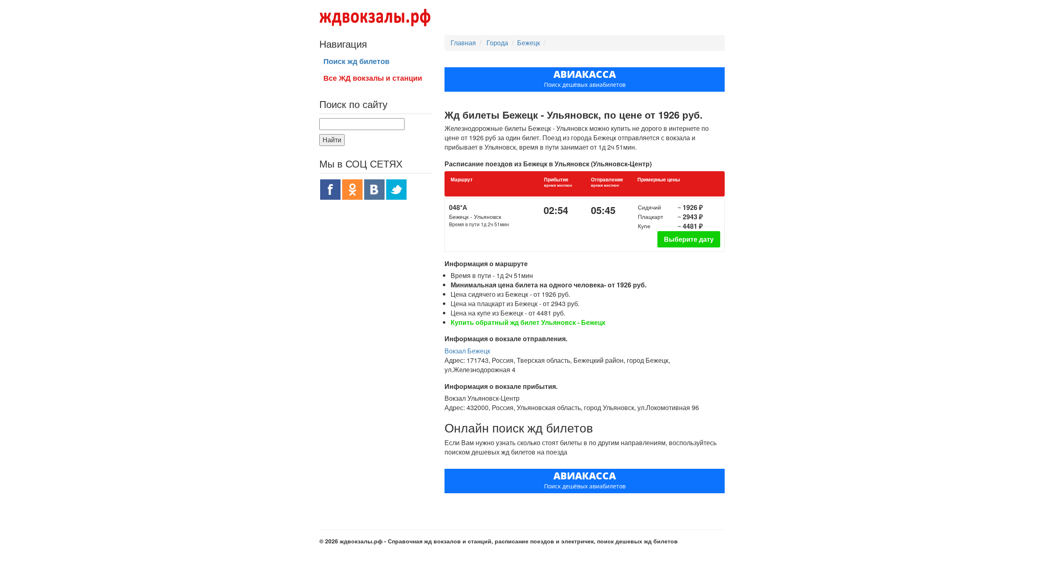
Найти (332, 139)
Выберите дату (689, 239)
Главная (463, 42)
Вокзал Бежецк (467, 350)
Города (498, 42)
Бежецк (528, 42)
